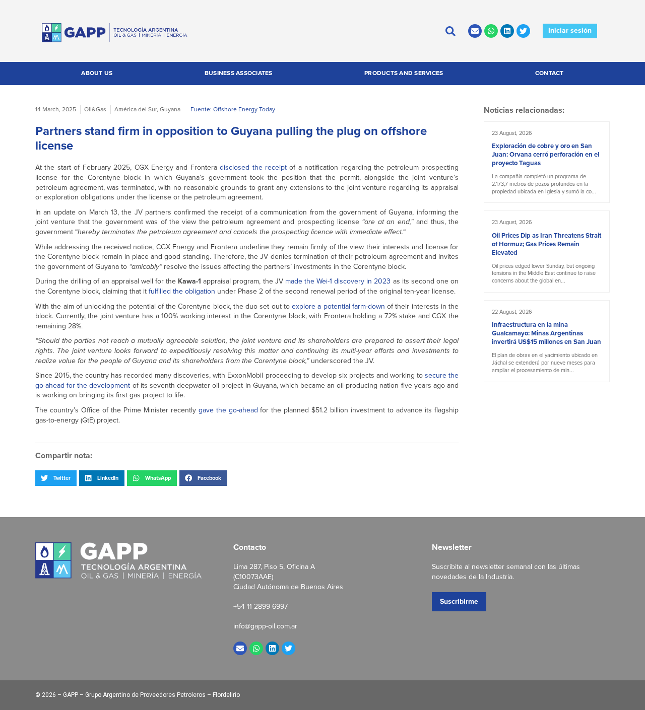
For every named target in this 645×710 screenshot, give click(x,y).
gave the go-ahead (228, 410)
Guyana (170, 109)
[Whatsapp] (491, 31)
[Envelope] (475, 31)
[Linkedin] (507, 31)
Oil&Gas (95, 109)
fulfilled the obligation (182, 291)
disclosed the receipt (253, 167)
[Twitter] (523, 31)
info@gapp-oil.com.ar (265, 626)
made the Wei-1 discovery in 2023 (338, 281)
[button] (56, 477)
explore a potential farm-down (339, 306)
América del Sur (135, 109)
